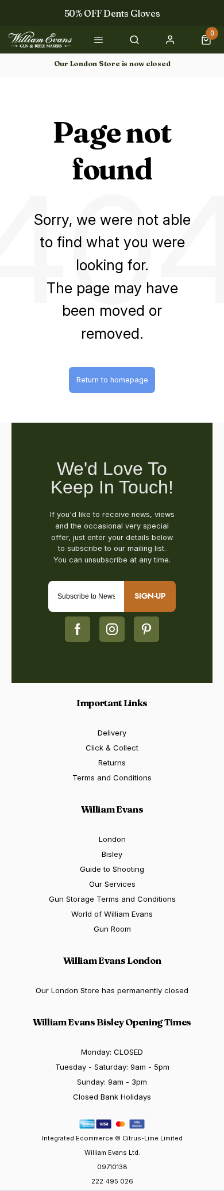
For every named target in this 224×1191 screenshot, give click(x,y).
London (112, 839)
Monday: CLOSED (112, 1051)
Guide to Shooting (112, 869)
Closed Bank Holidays (112, 1096)
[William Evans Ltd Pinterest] (146, 629)
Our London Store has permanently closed (112, 990)
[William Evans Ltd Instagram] (112, 629)
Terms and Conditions (112, 777)
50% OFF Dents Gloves (112, 13)
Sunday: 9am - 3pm (112, 1081)
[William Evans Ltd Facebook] (77, 629)
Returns (112, 762)
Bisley (112, 854)
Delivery (112, 732)
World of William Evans (112, 913)
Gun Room (112, 928)
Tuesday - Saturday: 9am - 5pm (112, 1066)
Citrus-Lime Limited (152, 1138)
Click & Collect (112, 747)
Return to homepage (112, 380)
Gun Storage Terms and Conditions (112, 898)
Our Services (112, 884)
